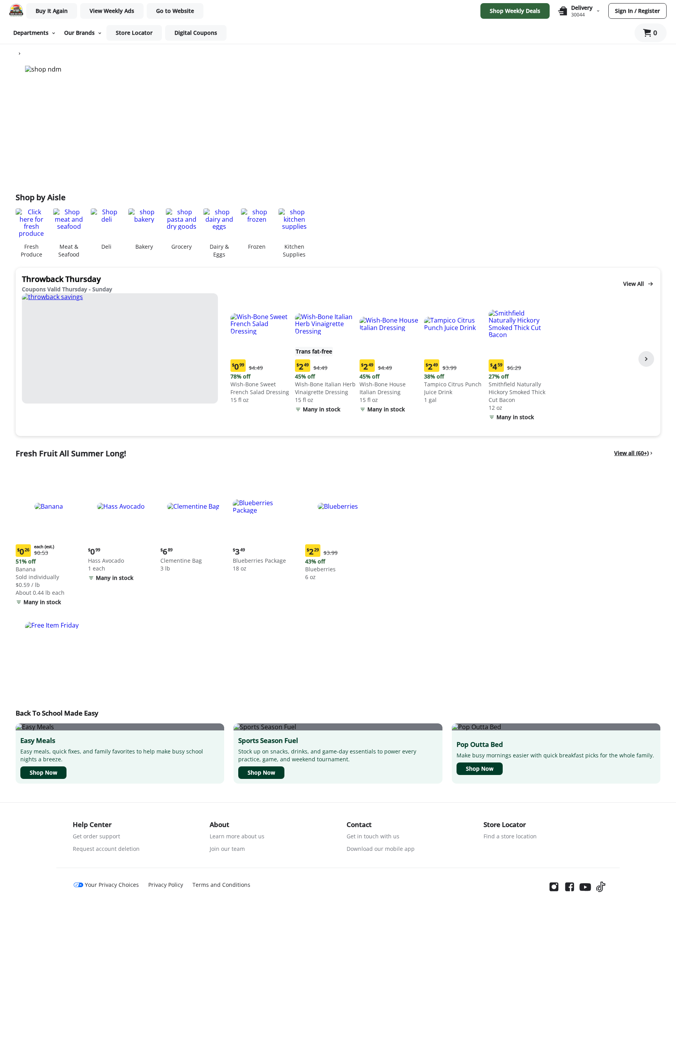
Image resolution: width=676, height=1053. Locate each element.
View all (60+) (631, 453)
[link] (112, 11)
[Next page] (646, 359)
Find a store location (510, 836)
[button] (261, 349)
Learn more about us (237, 836)
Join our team (227, 848)
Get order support (96, 836)
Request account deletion (106, 848)
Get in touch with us (373, 836)
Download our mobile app (381, 848)
